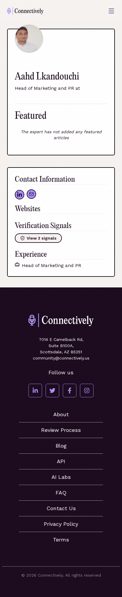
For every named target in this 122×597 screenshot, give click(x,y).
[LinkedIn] (35, 390)
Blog (61, 446)
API (61, 461)
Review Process (61, 430)
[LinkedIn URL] (19, 194)
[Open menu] (111, 10)
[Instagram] (87, 390)
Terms (61, 539)
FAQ (61, 492)
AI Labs (61, 477)
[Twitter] (52, 390)
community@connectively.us (61, 358)
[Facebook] (69, 390)
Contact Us (61, 508)
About (61, 414)
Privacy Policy (61, 524)
